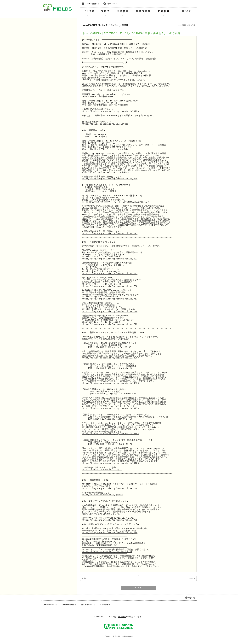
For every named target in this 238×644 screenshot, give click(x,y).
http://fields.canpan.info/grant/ (102, 494)
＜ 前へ (85, 578)
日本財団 (122, 616)
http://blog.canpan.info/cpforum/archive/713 (109, 324)
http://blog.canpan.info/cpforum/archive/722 (109, 273)
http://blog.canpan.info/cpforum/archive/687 (109, 259)
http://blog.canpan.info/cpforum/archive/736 (109, 520)
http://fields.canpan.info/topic (102, 469)
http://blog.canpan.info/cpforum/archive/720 (109, 311)
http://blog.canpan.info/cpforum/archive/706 (109, 286)
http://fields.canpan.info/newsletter (105, 124)
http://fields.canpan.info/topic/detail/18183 (110, 433)
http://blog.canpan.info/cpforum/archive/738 (109, 532)
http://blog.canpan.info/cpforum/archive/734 (109, 178)
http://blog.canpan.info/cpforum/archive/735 (109, 233)
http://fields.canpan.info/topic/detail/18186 (110, 463)
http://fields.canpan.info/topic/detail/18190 (110, 111)
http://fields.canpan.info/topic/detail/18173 (110, 408)
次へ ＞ (192, 578)
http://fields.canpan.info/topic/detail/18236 (110, 383)
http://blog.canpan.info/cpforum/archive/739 (109, 488)
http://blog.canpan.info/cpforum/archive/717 (109, 299)
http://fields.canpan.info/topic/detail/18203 (110, 358)
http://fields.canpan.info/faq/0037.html (107, 551)
